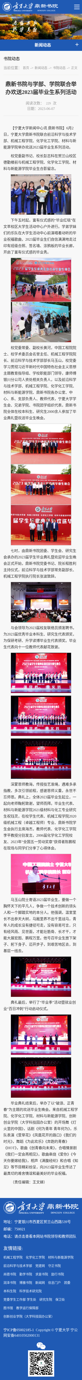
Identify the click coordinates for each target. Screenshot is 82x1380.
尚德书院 (9, 1274)
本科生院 (9, 1291)
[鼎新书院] (41, 6)
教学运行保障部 (27, 1308)
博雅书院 (25, 1282)
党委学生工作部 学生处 (19, 1299)
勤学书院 (25, 1274)
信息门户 (54, 1282)
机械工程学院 (13, 1257)
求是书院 (41, 1274)
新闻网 (40, 1282)
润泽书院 (9, 1282)
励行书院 (57, 1274)
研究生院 (45, 1299)
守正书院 (54, 1266)
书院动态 (59, 68)
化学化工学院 (35, 1257)
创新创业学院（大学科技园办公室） (28, 1316)
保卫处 (60, 1299)
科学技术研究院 (30, 1291)
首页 (26, 68)
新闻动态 (41, 68)
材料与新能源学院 (61, 1257)
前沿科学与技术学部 (17, 1266)
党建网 (40, 1266)
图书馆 (8, 1308)
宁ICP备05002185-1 (18, 1330)
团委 (67, 1282)
